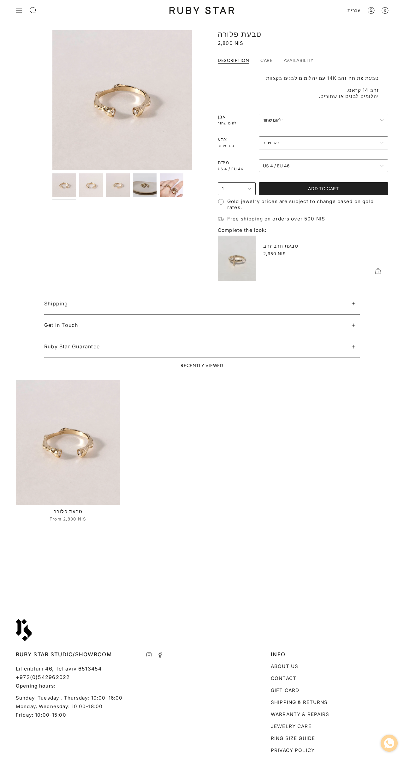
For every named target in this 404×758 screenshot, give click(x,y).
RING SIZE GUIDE (293, 738)
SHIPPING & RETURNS (299, 702)
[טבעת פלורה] (68, 442)
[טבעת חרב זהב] (237, 258)
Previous (52, 100)
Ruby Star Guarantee (72, 346)
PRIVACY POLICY (293, 750)
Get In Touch (61, 325)
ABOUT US (284, 666)
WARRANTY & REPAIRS (300, 714)
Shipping (56, 303)
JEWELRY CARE (291, 726)
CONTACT (283, 678)
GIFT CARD (285, 690)
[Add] (378, 271)
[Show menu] (19, 10)
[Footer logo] (24, 630)
